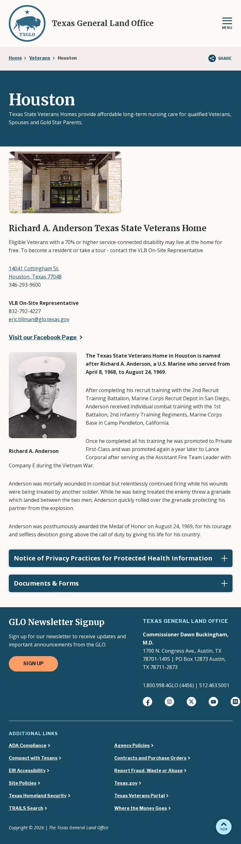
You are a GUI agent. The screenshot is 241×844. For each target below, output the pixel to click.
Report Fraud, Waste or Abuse (148, 770)
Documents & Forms (46, 583)
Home (15, 58)
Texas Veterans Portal (139, 795)
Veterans (39, 58)
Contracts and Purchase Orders (150, 758)
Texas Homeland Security (38, 795)
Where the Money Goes (140, 808)
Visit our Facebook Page (43, 337)
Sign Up (33, 663)
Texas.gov (125, 783)
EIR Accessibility (27, 770)
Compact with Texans (33, 758)
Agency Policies (132, 745)
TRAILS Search (26, 808)
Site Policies (22, 783)
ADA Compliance (27, 745)
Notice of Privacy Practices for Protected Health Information (113, 558)
